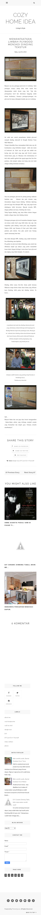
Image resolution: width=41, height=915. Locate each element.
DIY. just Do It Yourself (27, 460)
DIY (6, 733)
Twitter (17, 695)
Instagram (9, 704)
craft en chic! (9, 725)
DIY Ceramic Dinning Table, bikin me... (20, 566)
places (7, 746)
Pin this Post (21, 455)
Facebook (8, 695)
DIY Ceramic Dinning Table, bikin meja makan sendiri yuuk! (21, 802)
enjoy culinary (9, 742)
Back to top (30, 912)
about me (7, 717)
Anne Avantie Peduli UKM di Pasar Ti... (18, 524)
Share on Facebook (21, 446)
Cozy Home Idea (20, 18)
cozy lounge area (10, 721)
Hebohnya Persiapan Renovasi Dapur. (19, 608)
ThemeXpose (16, 909)
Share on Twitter (21, 450)
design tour (15, 460)
